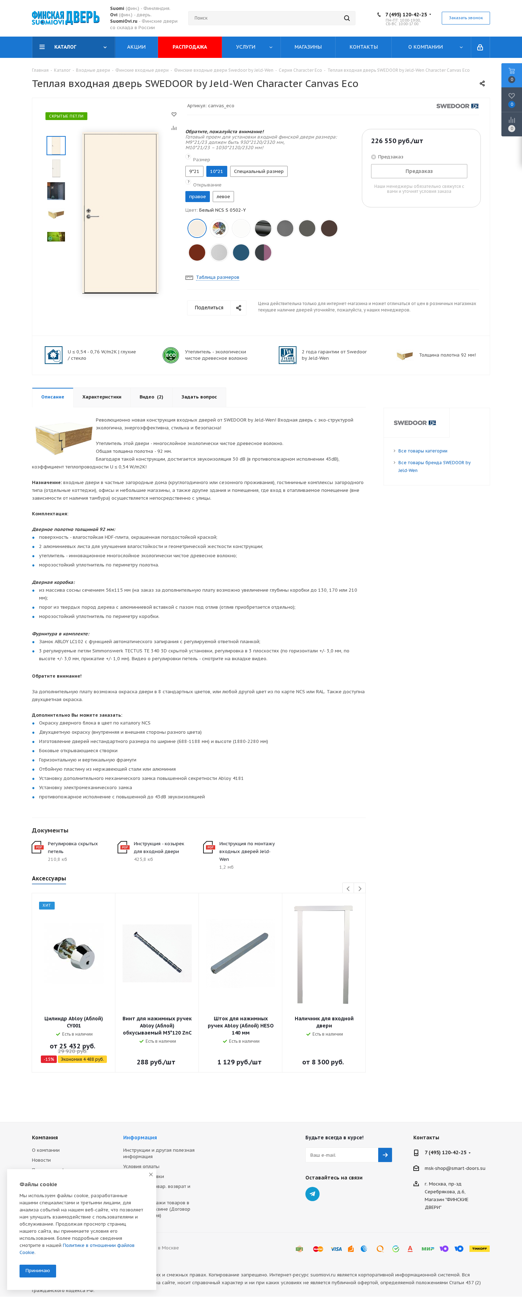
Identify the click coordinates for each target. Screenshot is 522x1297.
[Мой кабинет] (481, 47)
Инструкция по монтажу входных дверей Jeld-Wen (247, 851)
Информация (140, 1137)
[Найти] (346, 18)
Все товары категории (422, 451)
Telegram (312, 1194)
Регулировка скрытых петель (73, 847)
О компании (46, 1150)
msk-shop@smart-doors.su (455, 1168)
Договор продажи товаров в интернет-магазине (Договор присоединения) (156, 1209)
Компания (45, 1137)
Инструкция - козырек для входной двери (159, 847)
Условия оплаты (141, 1166)
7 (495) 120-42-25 (406, 14)
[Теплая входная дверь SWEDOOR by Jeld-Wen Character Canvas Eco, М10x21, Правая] (120, 213)
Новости (41, 1160)
